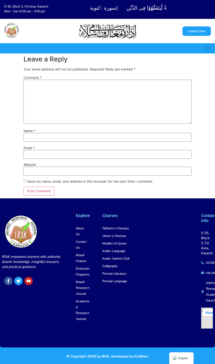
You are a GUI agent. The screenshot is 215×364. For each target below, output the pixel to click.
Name (29, 131)
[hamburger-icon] (208, 48)
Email (29, 148)
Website (30, 164)
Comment (33, 77)
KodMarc (141, 356)
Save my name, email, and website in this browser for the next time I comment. (90, 181)
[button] (192, 9)
